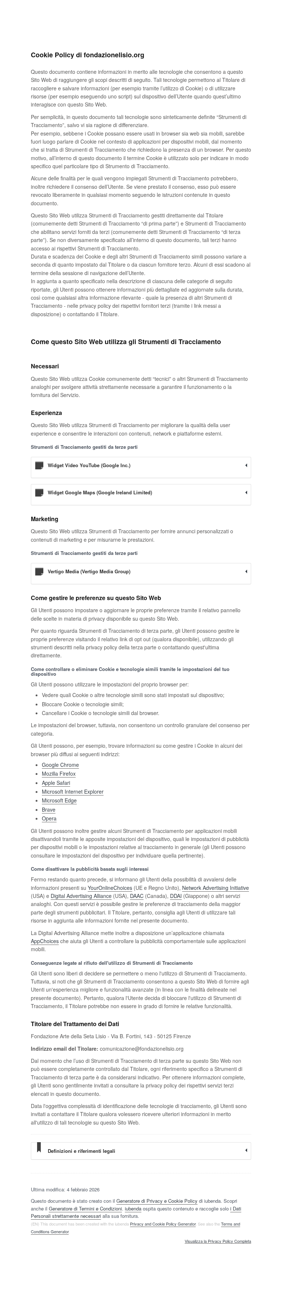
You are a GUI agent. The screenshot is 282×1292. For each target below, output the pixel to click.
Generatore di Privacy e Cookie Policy (157, 1200)
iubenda (133, 1208)
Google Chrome (60, 764)
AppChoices (45, 941)
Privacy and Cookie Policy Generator (163, 1224)
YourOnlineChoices (110, 887)
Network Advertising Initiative (215, 887)
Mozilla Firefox (59, 773)
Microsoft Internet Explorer (73, 791)
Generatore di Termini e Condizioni (85, 1208)
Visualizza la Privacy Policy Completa (218, 1241)
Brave (48, 809)
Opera (49, 818)
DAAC (137, 895)
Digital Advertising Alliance (81, 895)
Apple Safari (56, 782)
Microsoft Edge (59, 800)
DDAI (176, 895)
